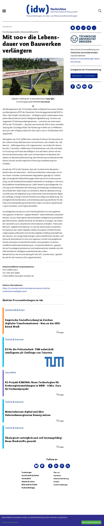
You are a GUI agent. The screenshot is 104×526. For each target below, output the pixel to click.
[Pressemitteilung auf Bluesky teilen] (78, 86)
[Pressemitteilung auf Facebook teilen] (73, 86)
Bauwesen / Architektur (84, 76)
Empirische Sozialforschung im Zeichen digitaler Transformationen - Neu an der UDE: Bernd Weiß (32, 323)
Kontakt (56, 482)
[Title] (83, 28)
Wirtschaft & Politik (29, 484)
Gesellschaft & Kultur (30, 475)
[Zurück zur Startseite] (52, 10)
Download (45, 101)
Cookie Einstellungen (61, 485)
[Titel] (73, 28)
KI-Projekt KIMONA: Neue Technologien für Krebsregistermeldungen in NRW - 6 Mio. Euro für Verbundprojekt (33, 385)
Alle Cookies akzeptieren (91, 522)
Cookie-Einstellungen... (10, 522)
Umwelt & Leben (28, 481)
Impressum (57, 475)
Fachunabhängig (28, 488)
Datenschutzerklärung (61, 478)
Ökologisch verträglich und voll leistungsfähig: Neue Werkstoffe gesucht (33, 439)
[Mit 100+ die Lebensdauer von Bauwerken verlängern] (78, 28)
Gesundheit (26, 478)
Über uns (57, 472)
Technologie (27, 472)
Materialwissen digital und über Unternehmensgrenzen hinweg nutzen (27, 413)
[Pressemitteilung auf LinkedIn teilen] (84, 86)
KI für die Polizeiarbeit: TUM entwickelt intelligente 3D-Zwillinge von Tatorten (29, 351)
